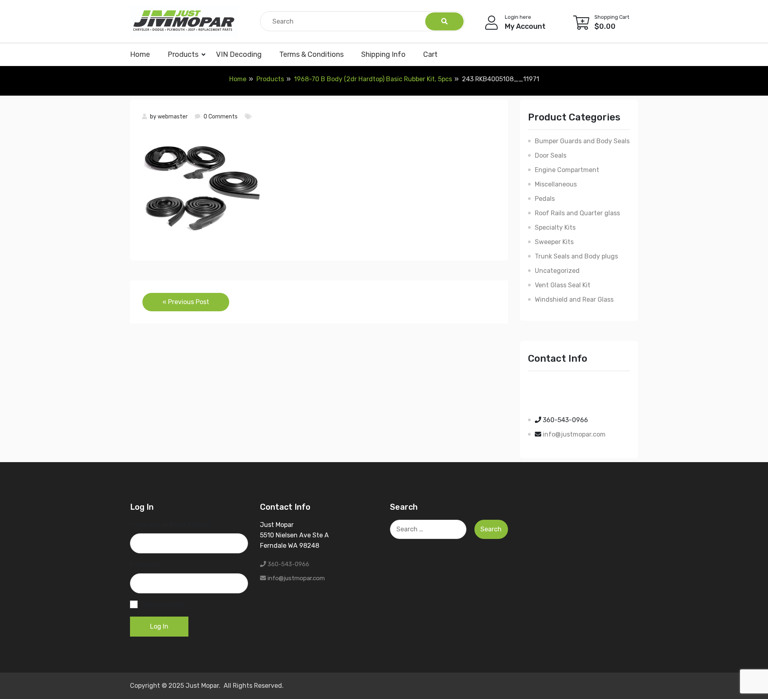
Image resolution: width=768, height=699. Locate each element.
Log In (159, 626)
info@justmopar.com (574, 434)
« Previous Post (185, 302)
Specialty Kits (555, 227)
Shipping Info (383, 54)
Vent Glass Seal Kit (562, 285)
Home (140, 54)
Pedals (545, 198)
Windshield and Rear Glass (574, 299)
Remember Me (163, 605)
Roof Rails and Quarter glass (577, 213)
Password (144, 565)
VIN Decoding (239, 54)
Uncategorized (557, 270)
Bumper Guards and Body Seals (582, 141)
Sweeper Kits (554, 242)
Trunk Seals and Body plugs (576, 256)
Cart (430, 54)
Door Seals (550, 155)
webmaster (173, 116)
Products (183, 54)
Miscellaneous (556, 184)
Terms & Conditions (311, 54)
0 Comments (221, 116)
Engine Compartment (567, 170)
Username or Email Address (171, 525)
